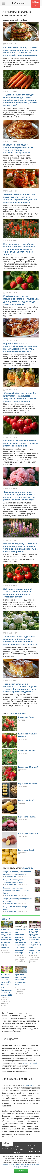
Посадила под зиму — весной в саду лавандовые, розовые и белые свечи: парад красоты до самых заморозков (20, 547)
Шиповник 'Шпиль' (26, 750)
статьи (16, 1147)
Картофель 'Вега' (26, 800)
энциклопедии (18, 713)
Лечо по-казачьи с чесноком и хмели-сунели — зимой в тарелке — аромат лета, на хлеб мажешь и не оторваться (20, 198)
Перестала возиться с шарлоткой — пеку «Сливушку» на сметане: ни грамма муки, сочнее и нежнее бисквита (20, 347)
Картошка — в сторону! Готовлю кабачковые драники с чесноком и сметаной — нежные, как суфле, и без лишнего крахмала (21, 51)
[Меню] (4, 3)
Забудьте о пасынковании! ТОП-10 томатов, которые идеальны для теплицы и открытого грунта (17, 592)
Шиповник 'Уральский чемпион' (28, 735)
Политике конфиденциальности (26, 1166)
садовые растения (30, 1085)
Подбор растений (29, 1063)
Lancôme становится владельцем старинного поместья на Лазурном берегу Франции (6, 938)
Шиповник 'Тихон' (26, 717)
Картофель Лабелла (27, 816)
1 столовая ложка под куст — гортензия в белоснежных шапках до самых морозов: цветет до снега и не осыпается (20, 640)
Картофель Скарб (26, 850)
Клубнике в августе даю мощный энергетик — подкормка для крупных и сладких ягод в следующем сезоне (21, 299)
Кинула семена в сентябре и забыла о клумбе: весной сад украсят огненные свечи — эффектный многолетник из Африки (19, 249)
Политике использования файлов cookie (17, 1165)
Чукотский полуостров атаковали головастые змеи (20, 979)
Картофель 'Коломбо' (28, 783)
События (6, 919)
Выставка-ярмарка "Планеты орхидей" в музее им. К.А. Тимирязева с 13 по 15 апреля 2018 (6, 984)
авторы (30, 1148)
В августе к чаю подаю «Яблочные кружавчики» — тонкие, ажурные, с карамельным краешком (18, 148)
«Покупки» (27, 868)
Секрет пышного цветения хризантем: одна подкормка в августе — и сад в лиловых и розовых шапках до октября (19, 495)
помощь (17, 1153)
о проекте (31, 1145)
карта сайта (18, 1150)
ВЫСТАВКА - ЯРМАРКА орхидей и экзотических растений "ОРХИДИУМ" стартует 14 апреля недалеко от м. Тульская (35, 941)
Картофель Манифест (28, 833)
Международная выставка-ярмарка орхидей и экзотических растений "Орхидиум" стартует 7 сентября (20, 941)
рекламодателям (34, 1151)
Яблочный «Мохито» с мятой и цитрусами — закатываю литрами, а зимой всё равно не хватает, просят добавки (20, 397)
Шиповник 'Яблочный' (28, 767)
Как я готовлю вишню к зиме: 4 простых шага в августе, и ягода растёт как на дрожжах (20, 443)
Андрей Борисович (11, 876)
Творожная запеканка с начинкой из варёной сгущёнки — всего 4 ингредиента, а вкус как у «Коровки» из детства (20, 687)
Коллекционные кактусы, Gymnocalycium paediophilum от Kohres (16, 890)
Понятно (21, 1171)
